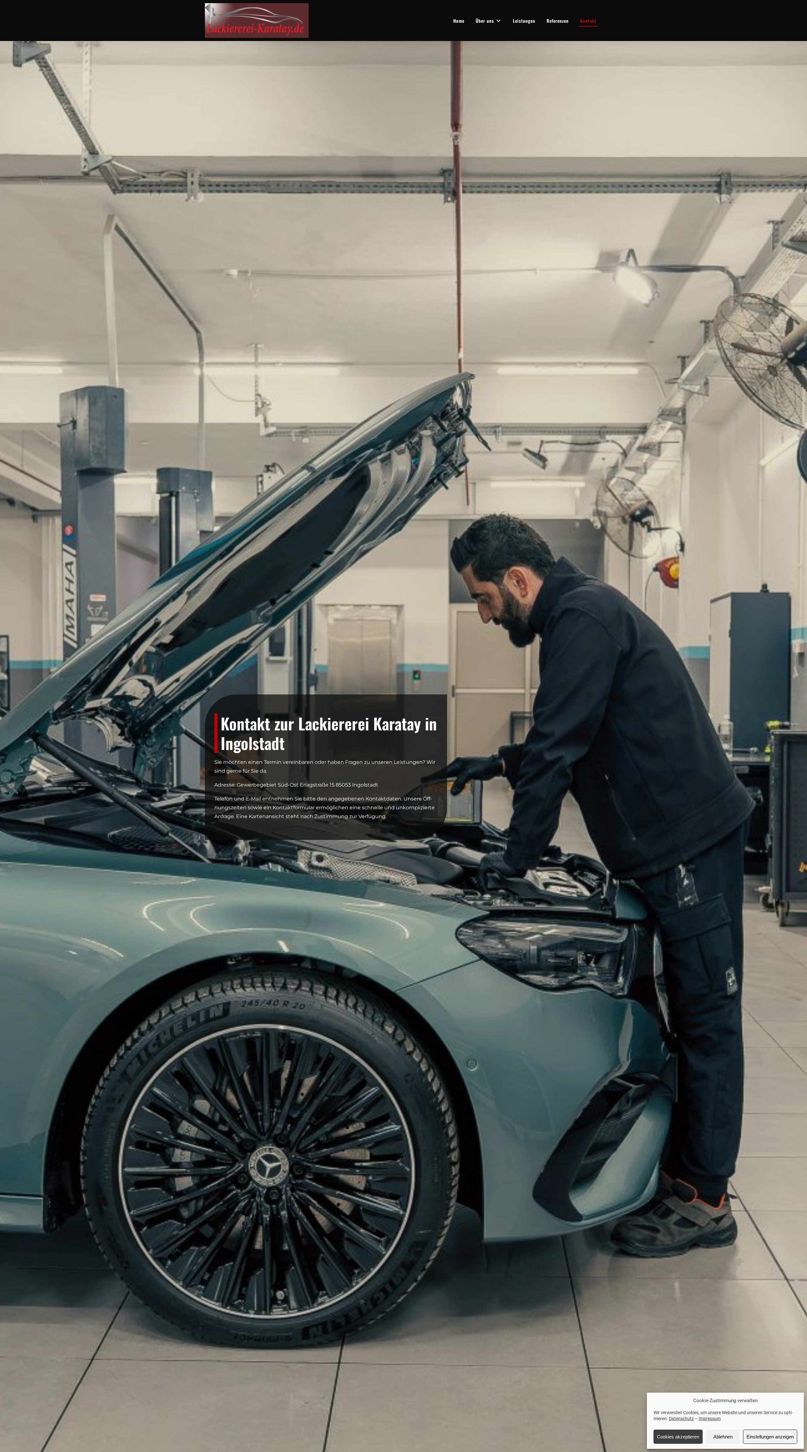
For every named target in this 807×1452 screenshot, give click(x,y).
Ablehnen (723, 1436)
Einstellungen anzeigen (770, 1436)
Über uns (485, 20)
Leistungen (524, 20)
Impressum (710, 1418)
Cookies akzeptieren (678, 1436)
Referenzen (558, 20)
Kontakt (588, 20)
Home (458, 20)
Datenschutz (681, 1418)
